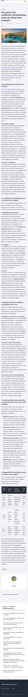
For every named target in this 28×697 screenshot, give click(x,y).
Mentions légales (5, 688)
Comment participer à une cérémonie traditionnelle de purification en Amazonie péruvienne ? (13, 654)
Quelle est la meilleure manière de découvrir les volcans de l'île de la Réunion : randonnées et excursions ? (14, 661)
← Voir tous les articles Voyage (9, 594)
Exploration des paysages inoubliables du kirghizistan (13, 633)
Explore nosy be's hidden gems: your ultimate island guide (12, 671)
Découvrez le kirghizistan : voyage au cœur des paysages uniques (14, 618)
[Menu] (25, 1)
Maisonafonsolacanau (9, 684)
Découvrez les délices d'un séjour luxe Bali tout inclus (14, 648)
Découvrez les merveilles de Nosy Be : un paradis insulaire (13, 628)
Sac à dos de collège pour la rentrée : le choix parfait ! (13, 637)
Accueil (3, 5)
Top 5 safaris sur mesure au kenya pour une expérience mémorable (13, 623)
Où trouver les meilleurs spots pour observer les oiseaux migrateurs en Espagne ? (12, 643)
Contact (13, 688)
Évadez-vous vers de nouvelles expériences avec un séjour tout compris (13, 666)
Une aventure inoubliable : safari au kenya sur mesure (13, 613)
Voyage (7, 5)
